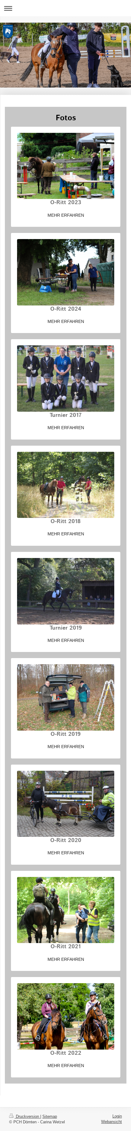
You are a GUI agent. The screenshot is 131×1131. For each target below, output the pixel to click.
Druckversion (27, 1116)
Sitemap (49, 1116)
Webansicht (111, 1121)
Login (117, 1116)
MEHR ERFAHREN (66, 215)
